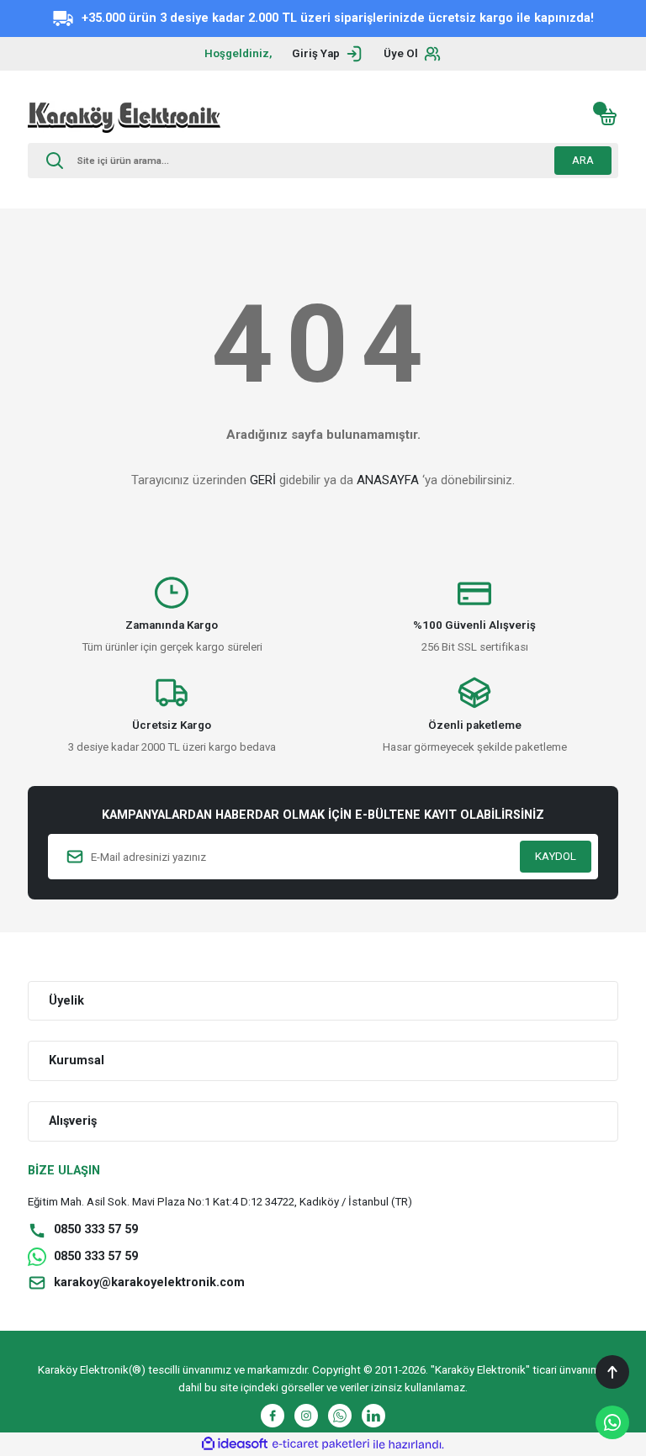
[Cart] (608, 117)
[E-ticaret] (321, 1445)
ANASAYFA (388, 480)
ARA (583, 160)
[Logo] (124, 117)
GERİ (263, 480)
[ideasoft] (234, 1444)
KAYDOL (555, 856)
